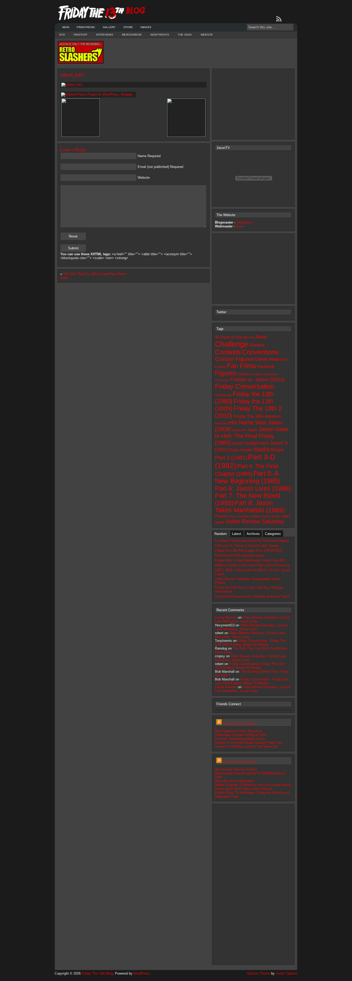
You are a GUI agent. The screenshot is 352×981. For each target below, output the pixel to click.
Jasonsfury (244, 222)
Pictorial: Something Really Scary (240, 739)
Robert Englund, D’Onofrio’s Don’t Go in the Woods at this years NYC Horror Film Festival (253, 787)
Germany (221, 423)
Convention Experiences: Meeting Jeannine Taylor (252, 596)
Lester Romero (226, 617)
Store (128, 27)
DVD (62, 34)
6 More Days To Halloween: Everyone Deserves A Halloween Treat (252, 794)
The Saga (185, 34)
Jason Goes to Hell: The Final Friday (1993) (252, 436)
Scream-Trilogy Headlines (240, 723)
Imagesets (239, 430)
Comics (257, 345)
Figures (226, 373)
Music (277, 449)
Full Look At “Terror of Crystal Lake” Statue (247, 546)
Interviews (104, 34)
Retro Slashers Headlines (239, 761)
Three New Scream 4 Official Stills (240, 735)
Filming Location (250, 374)
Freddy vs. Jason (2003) (257, 379)
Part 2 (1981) (231, 457)
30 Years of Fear (229, 337)
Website (207, 34)
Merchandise (132, 34)
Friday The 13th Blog (97, 973)
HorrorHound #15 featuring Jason (239, 555)
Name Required (149, 156)
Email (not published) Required (160, 167)
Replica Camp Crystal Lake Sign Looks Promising (252, 565)
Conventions (260, 352)
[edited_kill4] (186, 136)
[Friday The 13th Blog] (101, 13)
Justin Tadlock (286, 973)
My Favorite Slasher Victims (236, 769)
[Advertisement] (199, 52)
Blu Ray (249, 337)
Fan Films (241, 365)
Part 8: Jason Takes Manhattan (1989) (250, 506)
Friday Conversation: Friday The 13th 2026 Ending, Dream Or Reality (250, 642)
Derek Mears (268, 359)
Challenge (231, 344)
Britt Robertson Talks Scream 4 (238, 731)
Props (233, 516)
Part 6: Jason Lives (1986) (253, 488)
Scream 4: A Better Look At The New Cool (246, 746)
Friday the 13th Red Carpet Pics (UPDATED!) (249, 550)
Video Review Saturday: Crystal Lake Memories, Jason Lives (252, 619)
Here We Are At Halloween (234, 781)
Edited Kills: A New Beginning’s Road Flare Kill (249, 560)
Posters (221, 516)
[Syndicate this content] (219, 723)
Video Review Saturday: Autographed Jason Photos (247, 581)
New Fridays (159, 34)
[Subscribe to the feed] (279, 19)
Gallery (109, 27)
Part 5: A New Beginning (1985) (247, 477)
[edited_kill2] (80, 136)
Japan (252, 430)
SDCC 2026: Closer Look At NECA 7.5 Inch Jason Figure (252, 572)
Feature (265, 366)
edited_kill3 (72, 74)
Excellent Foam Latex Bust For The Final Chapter (252, 541)
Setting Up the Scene (265, 516)
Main (65, 27)
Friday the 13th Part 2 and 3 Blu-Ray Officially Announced (249, 589)
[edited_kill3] (133, 85)
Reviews (244, 516)
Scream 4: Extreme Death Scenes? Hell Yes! (248, 743)
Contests (228, 352)
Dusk (240, 226)
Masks (262, 449)
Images (145, 27)
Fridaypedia (86, 27)
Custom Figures (234, 359)
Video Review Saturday (254, 521)
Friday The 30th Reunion (257, 416)
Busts (261, 336)
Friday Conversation (244, 386)
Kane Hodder (241, 450)
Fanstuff (80, 34)
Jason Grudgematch (250, 443)
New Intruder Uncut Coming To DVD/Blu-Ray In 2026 (250, 775)
